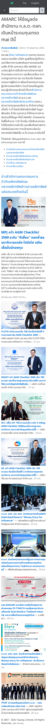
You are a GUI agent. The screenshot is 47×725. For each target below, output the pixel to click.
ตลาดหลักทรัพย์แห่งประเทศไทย (17, 102)
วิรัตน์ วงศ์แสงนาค (18, 55)
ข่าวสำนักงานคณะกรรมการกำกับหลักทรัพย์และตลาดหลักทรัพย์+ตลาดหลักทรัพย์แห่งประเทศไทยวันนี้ (23, 184)
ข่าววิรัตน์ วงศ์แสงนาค (16, 163)
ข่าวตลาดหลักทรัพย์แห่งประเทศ (20, 159)
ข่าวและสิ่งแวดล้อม (14, 166)
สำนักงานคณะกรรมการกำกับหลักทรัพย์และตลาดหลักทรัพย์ (21, 94)
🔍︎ (42, 10)
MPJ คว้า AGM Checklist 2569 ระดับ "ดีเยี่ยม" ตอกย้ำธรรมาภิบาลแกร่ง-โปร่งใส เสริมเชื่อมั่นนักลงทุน (22, 240)
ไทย (24, 3)
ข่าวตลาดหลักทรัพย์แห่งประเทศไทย (22, 156)
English (35, 3)
